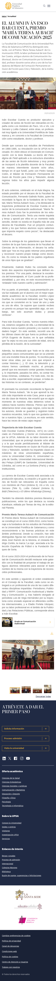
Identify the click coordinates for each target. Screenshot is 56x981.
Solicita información (14, 729)
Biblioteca (6, 872)
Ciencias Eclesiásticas (11, 782)
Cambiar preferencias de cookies (16, 936)
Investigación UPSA (10, 835)
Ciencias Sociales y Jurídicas (14, 786)
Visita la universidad (14, 748)
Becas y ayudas (8, 856)
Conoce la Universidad (11, 823)
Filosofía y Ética (8, 798)
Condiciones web (9, 951)
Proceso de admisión (11, 860)
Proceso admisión (13, 738)
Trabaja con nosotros (11, 967)
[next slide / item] (52, 689)
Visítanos (6, 831)
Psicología (6, 802)
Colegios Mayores (9, 868)
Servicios (6, 839)
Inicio (4, 16)
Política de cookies (10, 957)
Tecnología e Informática (12, 806)
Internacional (7, 864)
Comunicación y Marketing (13, 790)
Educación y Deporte (11, 794)
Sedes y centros (9, 827)
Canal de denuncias (10, 946)
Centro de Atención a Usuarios (15, 962)
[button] (44, 6)
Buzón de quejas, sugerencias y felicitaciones (21, 876)
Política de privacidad (11, 941)
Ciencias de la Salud (11, 778)
